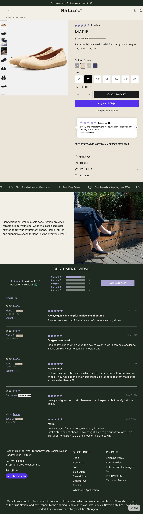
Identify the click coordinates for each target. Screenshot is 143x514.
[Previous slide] (11, 58)
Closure (83, 163)
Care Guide (79, 476)
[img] (55, 310)
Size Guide (82, 87)
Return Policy (114, 462)
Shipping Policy (115, 457)
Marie (16, 305)
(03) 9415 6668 (15, 460)
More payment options (107, 110)
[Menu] (3, 10)
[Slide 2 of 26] (4, 33)
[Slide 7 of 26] (4, 77)
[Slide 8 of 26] (4, 86)
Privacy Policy (114, 475)
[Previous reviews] (77, 127)
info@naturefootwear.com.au (23, 464)
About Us (78, 462)
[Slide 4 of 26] (4, 51)
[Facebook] (7, 470)
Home (8, 17)
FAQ (75, 467)
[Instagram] (12, 470)
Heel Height (85, 169)
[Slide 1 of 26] (4, 25)
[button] (82, 25)
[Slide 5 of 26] (4, 60)
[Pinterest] (17, 470)
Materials (85, 156)
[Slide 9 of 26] (4, 95)
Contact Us (79, 480)
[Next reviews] (136, 127)
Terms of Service (116, 480)
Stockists (78, 485)
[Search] (9, 10)
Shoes (15, 17)
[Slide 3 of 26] (4, 42)
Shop (76, 457)
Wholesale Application (86, 490)
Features (84, 175)
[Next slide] (65, 58)
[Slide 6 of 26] (4, 69)
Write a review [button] (118, 282)
